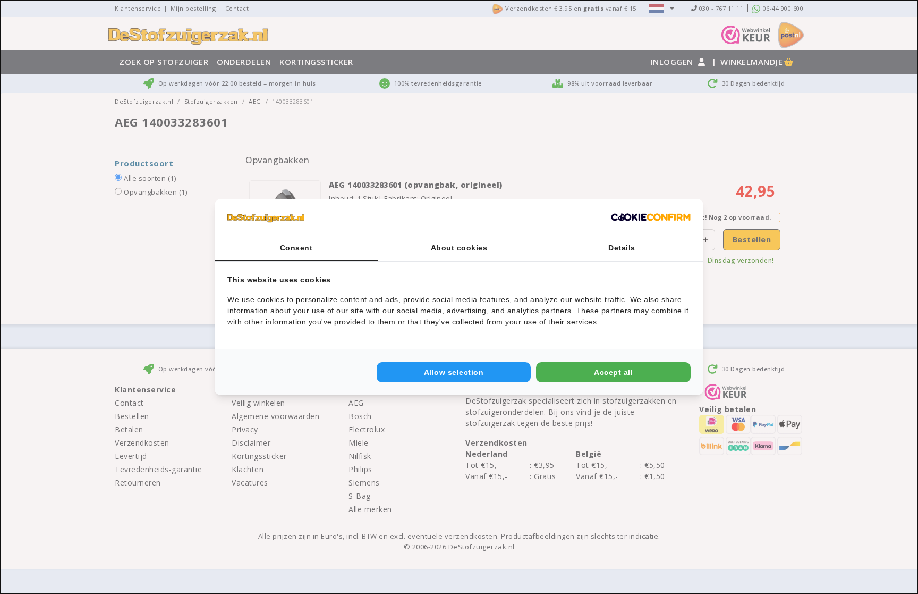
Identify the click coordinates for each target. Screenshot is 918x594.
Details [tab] (621, 248)
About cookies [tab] (459, 248)
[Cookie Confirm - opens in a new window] (651, 217)
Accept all (613, 372)
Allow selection (454, 372)
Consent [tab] (296, 248)
